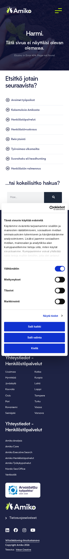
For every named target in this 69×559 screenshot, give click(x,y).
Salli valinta (34, 337)
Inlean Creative (23, 550)
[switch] (60, 279)
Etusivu (18, 55)
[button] (58, 11)
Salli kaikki (34, 326)
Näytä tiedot (50, 315)
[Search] (53, 197)
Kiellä (34, 348)
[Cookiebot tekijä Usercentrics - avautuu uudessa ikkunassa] (49, 208)
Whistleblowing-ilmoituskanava (22, 540)
